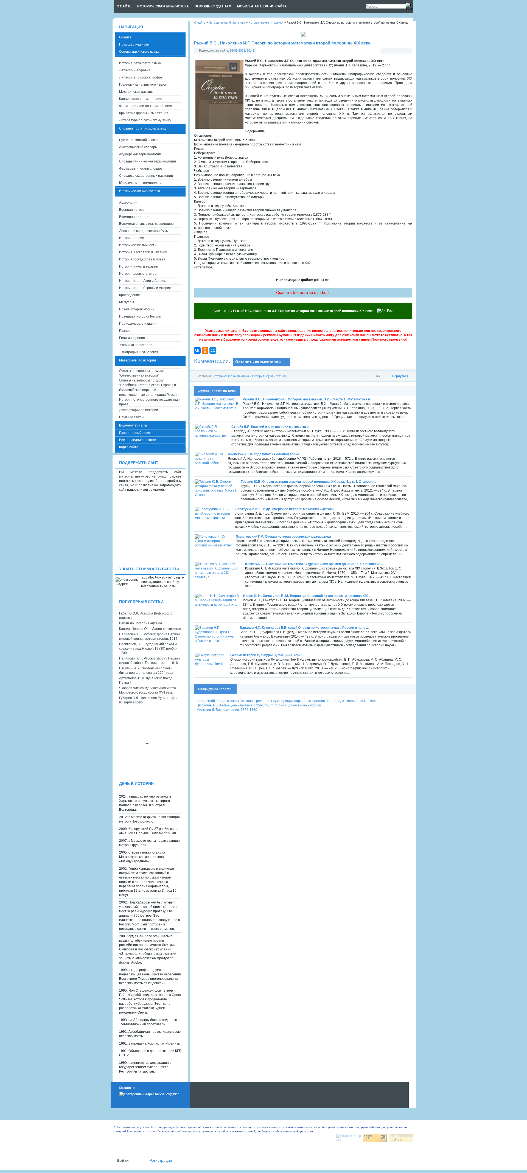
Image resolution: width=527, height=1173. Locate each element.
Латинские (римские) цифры (141, 77)
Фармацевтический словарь (140, 168)
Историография (131, 238)
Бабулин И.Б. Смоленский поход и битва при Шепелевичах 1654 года (146, 670)
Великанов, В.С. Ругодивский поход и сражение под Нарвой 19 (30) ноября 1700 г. (148, 648)
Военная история (133, 210)
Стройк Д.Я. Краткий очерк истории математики (270, 427)
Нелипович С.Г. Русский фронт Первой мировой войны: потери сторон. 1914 (149, 636)
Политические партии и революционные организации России (148, 392)
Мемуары (126, 302)
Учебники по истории (135, 345)
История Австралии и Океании (143, 252)
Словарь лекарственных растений (146, 176)
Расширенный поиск (135, 433)
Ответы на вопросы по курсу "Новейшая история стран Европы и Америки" (147, 383)
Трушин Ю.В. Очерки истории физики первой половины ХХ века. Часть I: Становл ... (308, 482)
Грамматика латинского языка (142, 84)
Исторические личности (137, 245)
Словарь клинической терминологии (147, 161)
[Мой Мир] (212, 350)
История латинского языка (140, 63)
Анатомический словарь (138, 147)
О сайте (125, 37)
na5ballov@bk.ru (168, 1094)
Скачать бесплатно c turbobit (303, 292)
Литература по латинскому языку (145, 120)
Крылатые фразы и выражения (143, 113)
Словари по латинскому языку (142, 128)
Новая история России (137, 309)
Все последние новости (137, 440)
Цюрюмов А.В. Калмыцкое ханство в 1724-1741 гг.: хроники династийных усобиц (259, 705)
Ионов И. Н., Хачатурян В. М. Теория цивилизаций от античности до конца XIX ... (307, 596)
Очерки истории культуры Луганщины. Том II (266, 655)
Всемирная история (134, 217)
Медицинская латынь (136, 92)
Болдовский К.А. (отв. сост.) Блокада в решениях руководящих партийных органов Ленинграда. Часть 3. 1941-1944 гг (288, 701)
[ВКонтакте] (197, 350)
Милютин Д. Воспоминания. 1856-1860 (227, 710)
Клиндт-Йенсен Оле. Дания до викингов (150, 629)
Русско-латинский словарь (139, 140)
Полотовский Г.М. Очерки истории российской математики (283, 536)
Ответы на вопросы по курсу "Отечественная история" (141, 373)
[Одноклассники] (205, 350)
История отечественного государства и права (150, 402)
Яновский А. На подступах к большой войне (263, 454)
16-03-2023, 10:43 (242, 50)
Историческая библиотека (230, 376)
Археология (128, 202)
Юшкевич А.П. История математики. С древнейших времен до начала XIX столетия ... (314, 564)
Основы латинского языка (139, 52)
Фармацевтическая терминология (145, 106)
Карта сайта (128, 447)
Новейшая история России (140, 316)
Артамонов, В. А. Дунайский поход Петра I (145, 680)
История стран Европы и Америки (145, 288)
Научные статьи (131, 417)
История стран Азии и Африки (143, 281)
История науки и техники (269, 376)
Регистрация (161, 1160)
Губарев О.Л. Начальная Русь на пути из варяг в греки (148, 700)
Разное (125, 331)
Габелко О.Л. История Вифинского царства (146, 615)
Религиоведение (132, 338)
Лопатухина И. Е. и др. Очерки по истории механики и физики (284, 509)
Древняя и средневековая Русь (143, 231)
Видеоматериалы (133, 425)
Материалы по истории (137, 360)
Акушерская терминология (140, 154)
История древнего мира (137, 274)
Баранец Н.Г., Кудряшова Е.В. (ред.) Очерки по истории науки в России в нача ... (304, 628)
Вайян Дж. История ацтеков (140, 623)
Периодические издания (138, 323)
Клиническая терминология (140, 99)
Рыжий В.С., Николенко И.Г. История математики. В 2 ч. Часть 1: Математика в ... (308, 399)
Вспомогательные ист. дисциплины (146, 224)
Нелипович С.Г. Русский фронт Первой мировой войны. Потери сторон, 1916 (149, 660)
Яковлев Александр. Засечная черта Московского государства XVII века (147, 690)
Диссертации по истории (138, 410)
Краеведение (129, 295)
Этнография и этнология (138, 352)
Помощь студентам (134, 44)
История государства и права (142, 259)
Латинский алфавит (134, 70)
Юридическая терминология (141, 183)
